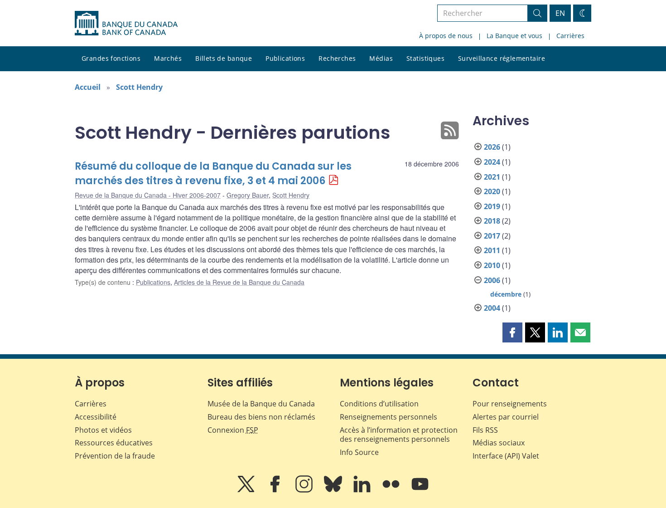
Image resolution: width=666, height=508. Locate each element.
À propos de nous (446, 35)
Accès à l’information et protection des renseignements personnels (399, 434)
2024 (492, 162)
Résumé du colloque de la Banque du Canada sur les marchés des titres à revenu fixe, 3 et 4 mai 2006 (213, 173)
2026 (492, 147)
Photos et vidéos (103, 430)
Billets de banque (223, 58)
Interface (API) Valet (506, 456)
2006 (492, 280)
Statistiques (425, 58)
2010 (492, 265)
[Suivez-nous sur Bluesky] (333, 490)
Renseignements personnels (388, 417)
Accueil (88, 87)
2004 (492, 308)
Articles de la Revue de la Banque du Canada (239, 282)
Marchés (168, 58)
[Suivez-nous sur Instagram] (304, 490)
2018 (492, 221)
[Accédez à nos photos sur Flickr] (391, 490)
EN (560, 13)
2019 (492, 206)
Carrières (570, 35)
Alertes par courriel (506, 417)
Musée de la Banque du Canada (261, 404)
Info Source (359, 452)
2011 (492, 250)
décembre (505, 294)
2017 (492, 236)
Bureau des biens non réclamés (261, 417)
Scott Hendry (139, 87)
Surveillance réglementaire (501, 58)
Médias (381, 58)
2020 (492, 191)
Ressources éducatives (114, 443)
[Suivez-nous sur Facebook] (275, 490)
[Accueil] (126, 23)
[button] (512, 332)
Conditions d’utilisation (379, 404)
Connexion (233, 430)
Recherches (337, 58)
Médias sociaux (499, 443)
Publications (285, 58)
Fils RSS (485, 430)
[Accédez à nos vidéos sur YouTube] (420, 490)
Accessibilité (95, 417)
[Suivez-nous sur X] (246, 490)
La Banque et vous (514, 35)
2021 (492, 177)
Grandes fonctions (111, 58)
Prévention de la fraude (115, 456)
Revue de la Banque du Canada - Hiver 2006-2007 (148, 195)
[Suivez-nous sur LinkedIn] (362, 490)
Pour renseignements (510, 404)
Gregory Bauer (248, 195)
